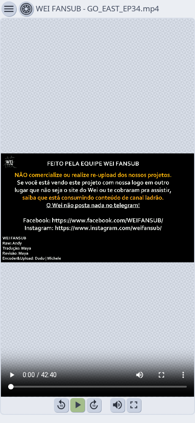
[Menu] (26, 8)
